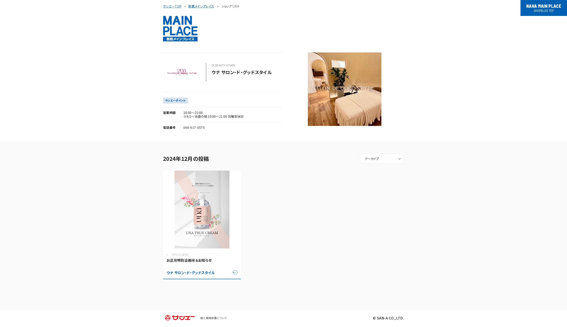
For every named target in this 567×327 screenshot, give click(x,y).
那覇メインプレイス (201, 6)
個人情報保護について (213, 318)
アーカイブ (372, 158)
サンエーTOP (172, 6)
